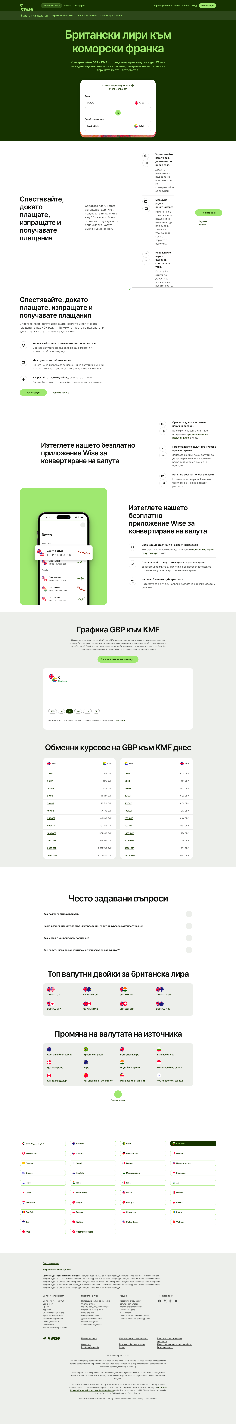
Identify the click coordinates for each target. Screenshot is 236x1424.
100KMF (128, 811)
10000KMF (130, 855)
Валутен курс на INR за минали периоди (101, 1281)
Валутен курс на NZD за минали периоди (141, 1281)
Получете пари (88, 1313)
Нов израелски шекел (170, 1080)
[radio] (52, 711)
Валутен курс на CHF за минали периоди (62, 1287)
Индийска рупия (130, 1067)
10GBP (50, 788)
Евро (86, 1067)
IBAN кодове (125, 1313)
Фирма (67, 5)
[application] (68, 696)
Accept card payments (91, 1324)
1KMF (127, 773)
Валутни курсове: (51, 1263)
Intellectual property (90, 1347)
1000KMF (129, 833)
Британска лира (129, 1054)
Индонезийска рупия (169, 1067)
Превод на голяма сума (92, 1310)
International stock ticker (130, 1307)
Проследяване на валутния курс (118, 659)
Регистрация (207, 5)
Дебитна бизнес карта (91, 1318)
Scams (122, 1347)
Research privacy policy (130, 1301)
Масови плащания (89, 1321)
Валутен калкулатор (129, 1304)
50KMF (128, 803)
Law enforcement (165, 1347)
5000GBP (51, 848)
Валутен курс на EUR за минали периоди (102, 1278)
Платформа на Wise (90, 1315)
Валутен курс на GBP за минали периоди (140, 1276)
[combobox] (141, 103)
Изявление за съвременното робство (174, 1344)
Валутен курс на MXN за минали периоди (62, 1278)
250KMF (129, 818)
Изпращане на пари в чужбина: (57, 1269)
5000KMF (129, 848)
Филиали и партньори (53, 1318)
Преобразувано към (94, 119)
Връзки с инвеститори (53, 1315)
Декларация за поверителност (133, 1338)
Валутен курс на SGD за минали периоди (101, 1284)
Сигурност (48, 1304)
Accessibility (48, 1324)
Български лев (165, 1054)
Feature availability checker (55, 1327)
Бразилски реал (93, 1054)
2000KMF (129, 840)
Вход (194, 5)
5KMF (127, 781)
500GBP (51, 825)
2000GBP (51, 840)
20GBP (50, 796)
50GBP (50, 803)
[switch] (118, 112)
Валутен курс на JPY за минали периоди (141, 1278)
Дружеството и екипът (53, 1301)
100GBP (51, 811)
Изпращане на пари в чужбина (95, 1301)
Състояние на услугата (53, 1313)
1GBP (50, 773)
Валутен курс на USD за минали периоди (141, 1284)
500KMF (129, 825)
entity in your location (147, 1398)
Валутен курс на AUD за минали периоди (101, 1276)
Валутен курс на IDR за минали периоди (101, 1287)
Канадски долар (57, 1080)
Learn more (120, 720)
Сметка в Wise (88, 1304)
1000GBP (51, 833)
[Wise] (28, 5)
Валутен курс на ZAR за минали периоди (62, 1284)
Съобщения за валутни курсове (134, 1315)
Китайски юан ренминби (98, 1080)
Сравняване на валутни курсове (135, 1318)
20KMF (128, 796)
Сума (87, 96)
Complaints (86, 1344)
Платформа (79, 5)
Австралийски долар (59, 1054)
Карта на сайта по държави (132, 1344)
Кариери (47, 1310)
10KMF (128, 788)
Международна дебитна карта (95, 1307)
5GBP (50, 781)
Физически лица (51, 5)
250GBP (51, 818)
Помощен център (51, 1321)
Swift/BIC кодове (127, 1310)
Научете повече (200, 223)
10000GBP (52, 855)
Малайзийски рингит (132, 1080)
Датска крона (55, 1067)
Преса (46, 1307)
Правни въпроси (89, 1338)
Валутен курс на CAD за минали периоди (62, 1281)
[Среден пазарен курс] (132, 85)
